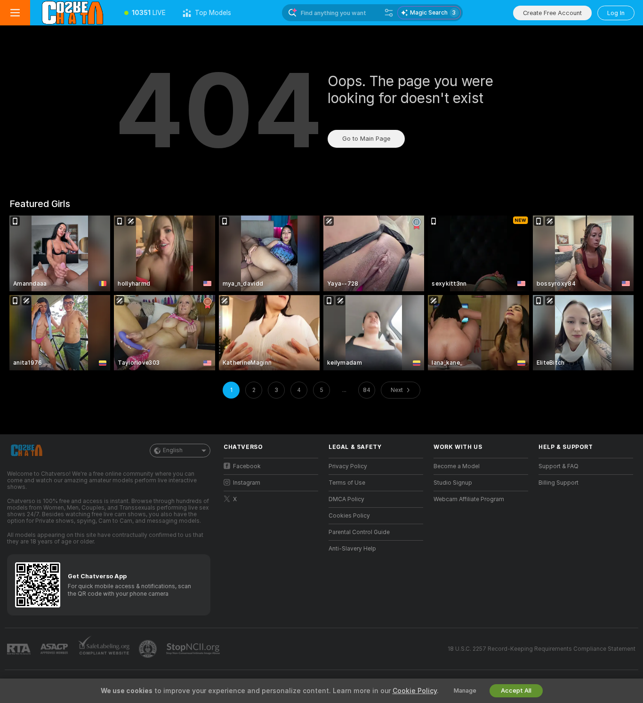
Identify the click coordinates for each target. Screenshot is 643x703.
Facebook (247, 466)
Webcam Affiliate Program (469, 499)
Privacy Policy (348, 466)
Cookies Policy (349, 515)
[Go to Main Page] (73, 12)
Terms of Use (347, 482)
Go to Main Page (366, 138)
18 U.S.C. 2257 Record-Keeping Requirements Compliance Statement (541, 649)
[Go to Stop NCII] (194, 649)
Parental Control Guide (359, 532)
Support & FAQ (559, 466)
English (173, 450)
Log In (616, 12)
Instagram (246, 482)
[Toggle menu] (15, 12)
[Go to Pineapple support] (149, 649)
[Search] (388, 12)
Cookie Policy (415, 691)
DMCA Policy (346, 499)
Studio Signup (453, 482)
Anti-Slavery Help (352, 548)
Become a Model (457, 466)
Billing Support (559, 482)
